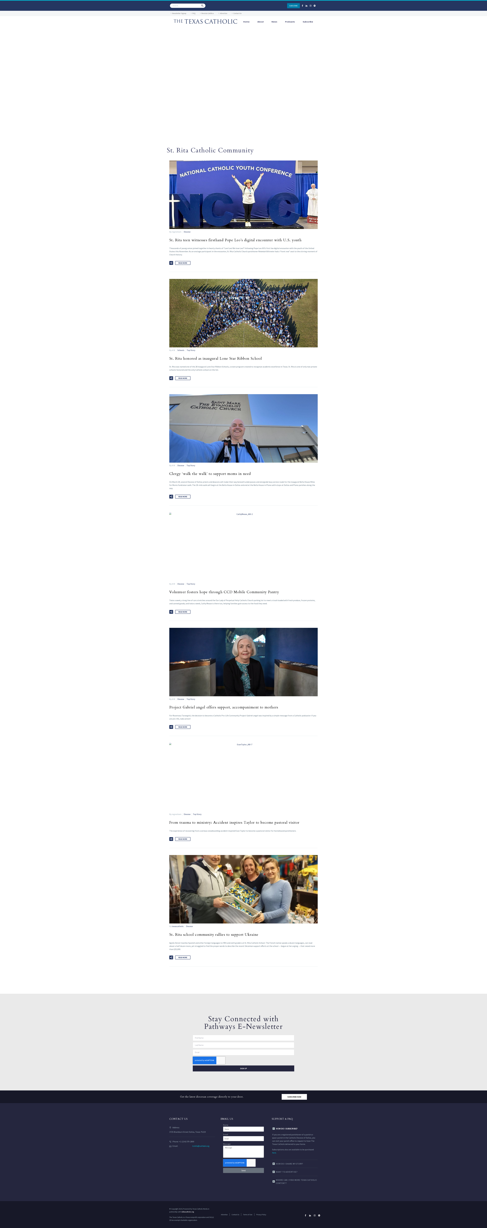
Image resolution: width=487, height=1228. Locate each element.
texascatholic (178, 926)
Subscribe (308, 22)
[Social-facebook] (302, 6)
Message (227, 1144)
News (274, 22)
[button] (202, 6)
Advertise (223, 13)
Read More (182, 263)
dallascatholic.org (187, 1212)
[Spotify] (315, 6)
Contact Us (237, 13)
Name (225, 1125)
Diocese (187, 231)
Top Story (191, 350)
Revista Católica (208, 13)
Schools (180, 350)
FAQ (193, 13)
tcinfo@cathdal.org (200, 1146)
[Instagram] (311, 6)
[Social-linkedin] (307, 6)
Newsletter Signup (179, 13)
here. (274, 1152)
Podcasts (290, 22)
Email (225, 1134)
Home (246, 22)
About (260, 22)
